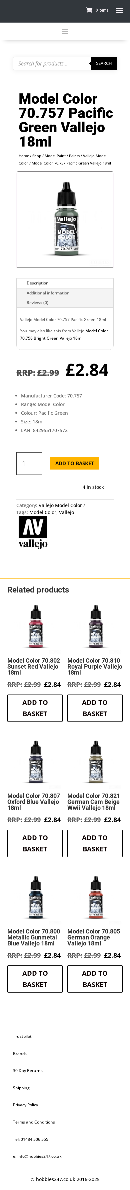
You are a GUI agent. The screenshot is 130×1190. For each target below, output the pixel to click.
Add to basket (74, 463)
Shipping (21, 1088)
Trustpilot (22, 1036)
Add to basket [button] (35, 708)
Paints (74, 155)
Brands (20, 1053)
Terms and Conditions (34, 1122)
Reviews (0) (37, 302)
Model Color (42, 512)
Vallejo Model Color (60, 505)
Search (104, 63)
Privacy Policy (25, 1105)
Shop (36, 155)
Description (38, 283)
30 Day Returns (28, 1070)
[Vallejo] (33, 533)
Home (24, 155)
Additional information (48, 293)
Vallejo (66, 512)
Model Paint (55, 155)
